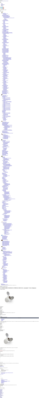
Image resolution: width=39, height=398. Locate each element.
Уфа (0, 396)
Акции (2, 3)
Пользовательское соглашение (4, 381)
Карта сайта (2, 382)
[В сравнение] (4, 286)
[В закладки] (1, 286)
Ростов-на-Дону (1, 394)
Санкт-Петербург (1, 395)
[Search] (5, 9)
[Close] (0, 331)
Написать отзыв (1, 330)
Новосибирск (1, 393)
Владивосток (1, 389)
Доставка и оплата (3, 4)
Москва (1, 392)
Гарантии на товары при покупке (4, 379)
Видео (1, 5)
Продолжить (1, 365)
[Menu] (0, 1)
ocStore (3, 384)
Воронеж (1, 390)
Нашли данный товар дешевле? (3, 314)
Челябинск (1, 397)
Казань (0, 391)
